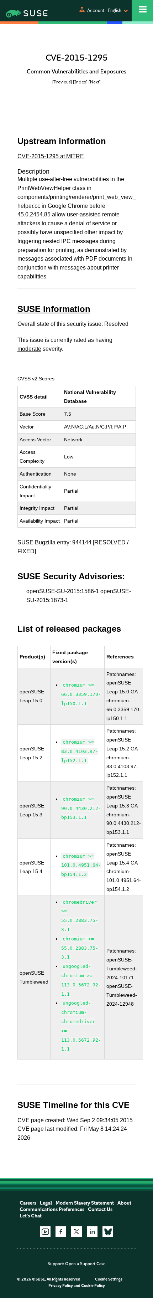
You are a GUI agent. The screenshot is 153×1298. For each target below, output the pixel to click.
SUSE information (53, 309)
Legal (46, 1203)
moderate (29, 349)
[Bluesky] (107, 1231)
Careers (28, 1203)
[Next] (95, 81)
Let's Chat (31, 1216)
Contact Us (100, 1209)
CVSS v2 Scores (35, 378)
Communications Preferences (52, 1209)
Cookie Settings (108, 1279)
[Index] (80, 81)
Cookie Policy (93, 1285)
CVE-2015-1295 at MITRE (50, 156)
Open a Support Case (85, 1263)
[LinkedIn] (92, 1231)
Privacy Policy (60, 1285)
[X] (76, 1231)
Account (95, 10)
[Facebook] (61, 1231)
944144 (81, 542)
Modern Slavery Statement (85, 1203)
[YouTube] (45, 1231)
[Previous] (62, 81)
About (124, 1203)
